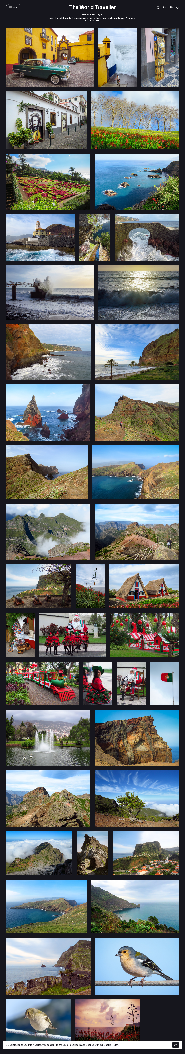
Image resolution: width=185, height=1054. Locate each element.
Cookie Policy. (111, 1045)
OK (175, 1045)
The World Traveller (92, 7)
